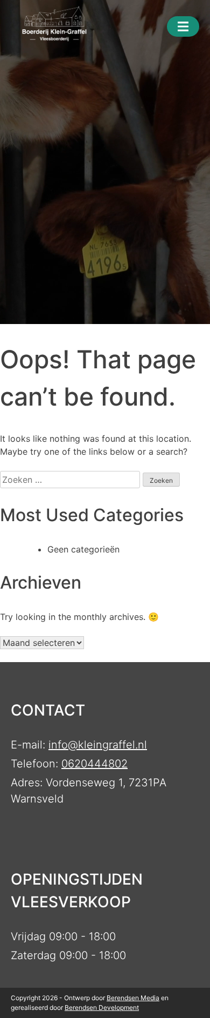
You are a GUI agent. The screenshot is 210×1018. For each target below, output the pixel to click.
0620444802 (94, 763)
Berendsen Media (133, 998)
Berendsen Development (102, 1007)
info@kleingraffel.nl (97, 744)
